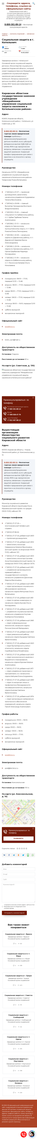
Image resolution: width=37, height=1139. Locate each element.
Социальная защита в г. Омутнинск (18, 1060)
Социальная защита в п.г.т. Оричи (18, 1038)
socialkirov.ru (10, 327)
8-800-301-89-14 (13, 24)
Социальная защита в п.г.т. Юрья (18, 955)
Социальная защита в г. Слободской (18, 1016)
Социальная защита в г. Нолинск (18, 1082)
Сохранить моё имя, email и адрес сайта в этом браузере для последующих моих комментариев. (19, 906)
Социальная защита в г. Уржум (18, 976)
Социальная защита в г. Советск (18, 995)
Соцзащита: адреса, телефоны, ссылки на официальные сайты (18, 6)
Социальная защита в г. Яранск (18, 934)
